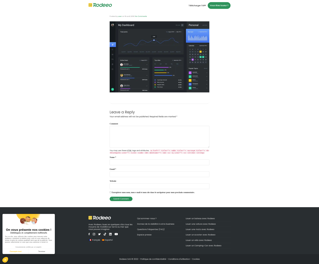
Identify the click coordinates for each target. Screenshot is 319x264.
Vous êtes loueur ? (219, 5)
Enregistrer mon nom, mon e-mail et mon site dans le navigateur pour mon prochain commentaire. (153, 192)
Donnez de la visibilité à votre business (155, 224)
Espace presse (144, 234)
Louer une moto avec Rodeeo (200, 229)
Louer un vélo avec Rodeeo (199, 240)
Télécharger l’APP (197, 5)
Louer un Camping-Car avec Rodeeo (203, 245)
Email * (113, 169)
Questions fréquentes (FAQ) (151, 229)
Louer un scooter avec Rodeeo (200, 234)
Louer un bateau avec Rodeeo (200, 218)
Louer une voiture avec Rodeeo (201, 224)
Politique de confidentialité (153, 259)
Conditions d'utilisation (179, 259)
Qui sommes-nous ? (147, 218)
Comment (114, 124)
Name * (113, 157)
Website (113, 181)
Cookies (196, 259)
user (120, 16)
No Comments (141, 16)
